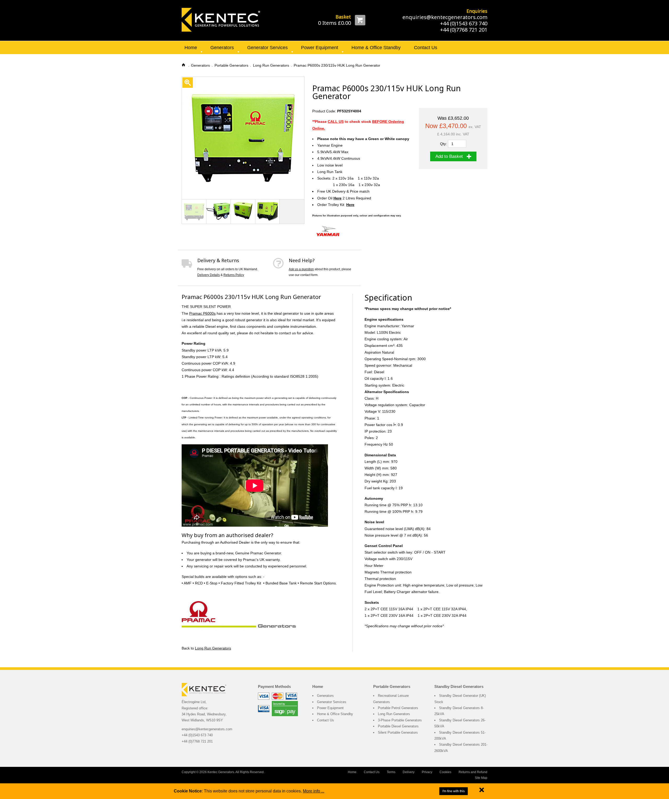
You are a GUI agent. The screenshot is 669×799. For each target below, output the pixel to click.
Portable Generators (391, 686)
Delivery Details (208, 275)
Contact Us (425, 47)
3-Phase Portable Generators (400, 720)
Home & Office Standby (376, 47)
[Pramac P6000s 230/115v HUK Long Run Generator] (221, 19)
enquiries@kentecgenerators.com (444, 17)
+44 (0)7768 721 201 (463, 29)
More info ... (313, 791)
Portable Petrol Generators (398, 708)
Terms (391, 772)
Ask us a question (301, 269)
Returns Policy (233, 275)
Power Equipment (319, 47)
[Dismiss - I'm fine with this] (481, 791)
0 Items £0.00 (334, 22)
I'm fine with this (453, 791)
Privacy (427, 772)
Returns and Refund (473, 772)
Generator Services (267, 47)
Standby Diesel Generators (458, 686)
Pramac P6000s (202, 313)
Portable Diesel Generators (398, 726)
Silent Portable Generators (398, 732)
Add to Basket (449, 156)
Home (190, 47)
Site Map (481, 778)
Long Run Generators (213, 648)
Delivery (408, 772)
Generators (222, 47)
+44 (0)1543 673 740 (463, 23)
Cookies (445, 772)
